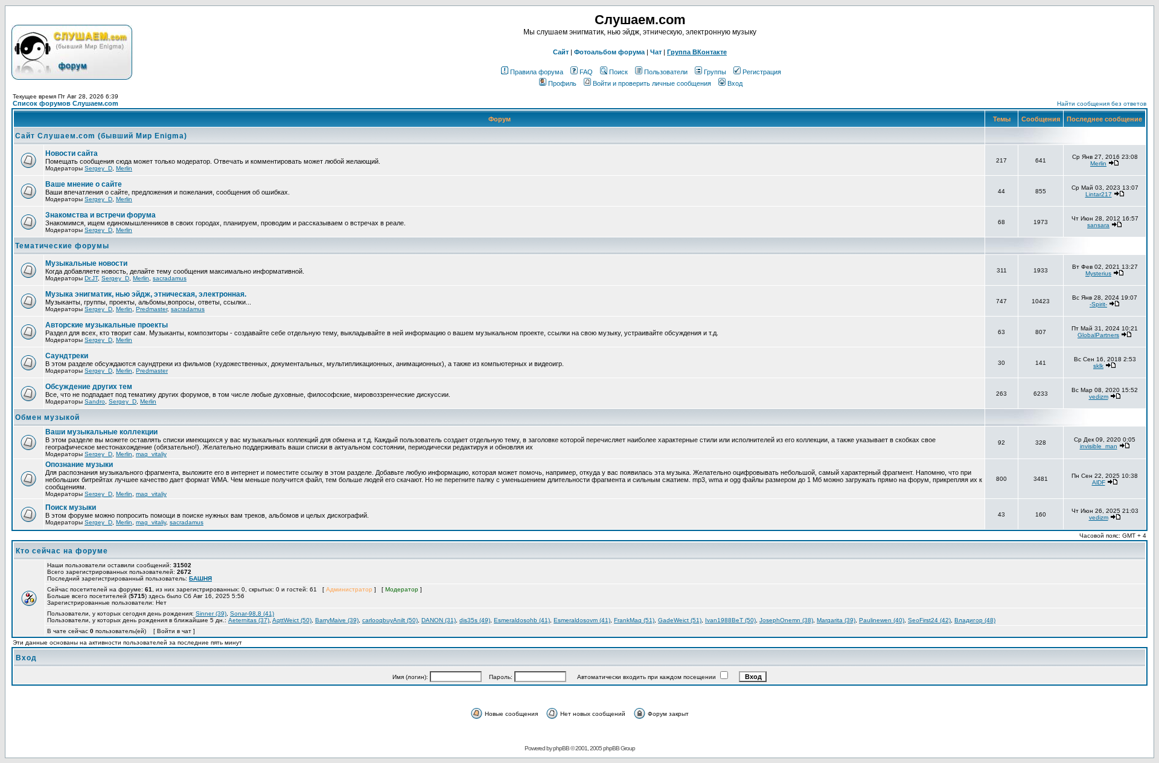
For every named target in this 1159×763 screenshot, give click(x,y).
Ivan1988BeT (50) (730, 620)
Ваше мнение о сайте (83, 184)
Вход (734, 83)
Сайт (561, 52)
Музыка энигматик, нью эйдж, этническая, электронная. (145, 294)
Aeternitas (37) (248, 620)
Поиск (618, 72)
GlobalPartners (1098, 335)
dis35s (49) (474, 620)
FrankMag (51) (634, 620)
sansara (1098, 225)
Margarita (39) (836, 620)
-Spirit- (1098, 304)
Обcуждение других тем (88, 386)
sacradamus (170, 278)
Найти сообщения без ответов (1101, 103)
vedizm (1098, 396)
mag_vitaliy (151, 454)
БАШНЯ (200, 578)
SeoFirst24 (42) (929, 620)
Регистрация (761, 72)
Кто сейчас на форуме (62, 551)
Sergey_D (98, 168)
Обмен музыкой (47, 417)
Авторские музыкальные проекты (106, 325)
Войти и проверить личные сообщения (652, 83)
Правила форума (536, 72)
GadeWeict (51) (679, 620)
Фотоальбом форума (609, 52)
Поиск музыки (70, 507)
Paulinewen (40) (881, 620)
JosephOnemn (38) (786, 620)
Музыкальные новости (86, 263)
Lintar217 (1098, 194)
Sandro (95, 401)
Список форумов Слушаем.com (65, 103)
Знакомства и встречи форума (100, 215)
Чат (656, 52)
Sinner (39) (211, 613)
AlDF (1098, 482)
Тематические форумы (62, 246)
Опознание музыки (79, 464)
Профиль (562, 83)
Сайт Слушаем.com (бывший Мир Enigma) (101, 136)
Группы (715, 72)
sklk (1098, 365)
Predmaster (151, 309)
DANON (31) (438, 620)
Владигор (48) (974, 620)
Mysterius (1098, 273)
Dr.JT (91, 278)
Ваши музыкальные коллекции (101, 432)
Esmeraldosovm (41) (582, 620)
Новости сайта (71, 153)
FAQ (586, 72)
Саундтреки (66, 356)
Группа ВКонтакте (697, 52)
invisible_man (1098, 446)
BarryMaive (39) (337, 620)
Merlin (124, 168)
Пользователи (666, 72)
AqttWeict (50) (291, 620)
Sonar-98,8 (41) (252, 613)
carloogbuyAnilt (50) (390, 620)
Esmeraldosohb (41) (522, 620)
